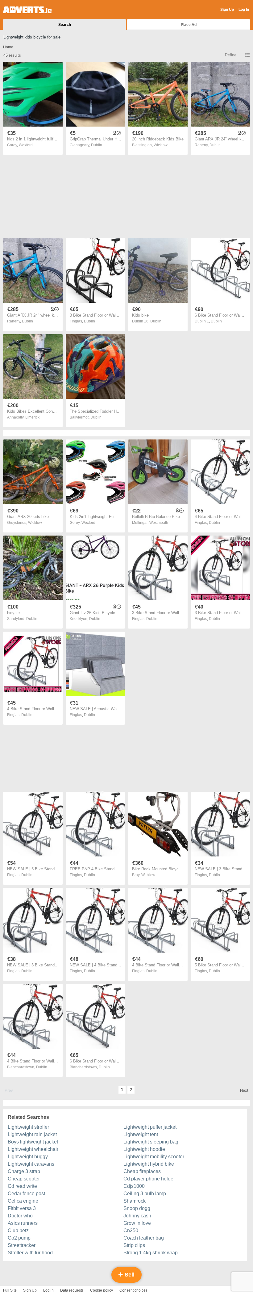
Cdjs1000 (134, 1186)
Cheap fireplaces (142, 1171)
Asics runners (23, 1223)
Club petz (18, 1230)
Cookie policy (101, 1290)
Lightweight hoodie (144, 1149)
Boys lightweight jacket (33, 1141)
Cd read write (22, 1186)
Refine (230, 55)
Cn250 (130, 1230)
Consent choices (133, 1290)
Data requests (72, 1290)
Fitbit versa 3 (22, 1208)
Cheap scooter (24, 1178)
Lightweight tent (140, 1134)
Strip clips (134, 1245)
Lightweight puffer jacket (149, 1127)
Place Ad (189, 24)
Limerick (32, 417)
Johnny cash (137, 1215)
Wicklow (161, 145)
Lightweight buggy (28, 1156)
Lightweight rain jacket (32, 1134)
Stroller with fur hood (30, 1252)
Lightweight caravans (31, 1164)
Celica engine (23, 1201)
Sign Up (227, 9)
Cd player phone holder (149, 1178)
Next (244, 1090)
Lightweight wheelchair (33, 1149)
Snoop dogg (136, 1208)
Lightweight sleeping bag (150, 1141)
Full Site (10, 1290)
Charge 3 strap (24, 1171)
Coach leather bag (143, 1237)
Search (64, 24)
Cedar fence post (26, 1193)
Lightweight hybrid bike (148, 1164)
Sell (129, 1275)
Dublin (96, 145)
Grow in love (137, 1223)
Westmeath (158, 522)
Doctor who (20, 1215)
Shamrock (134, 1201)
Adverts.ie (27, 9)
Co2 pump (19, 1237)
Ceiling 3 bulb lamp (144, 1193)
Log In (243, 9)
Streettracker (21, 1245)
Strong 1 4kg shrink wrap (150, 1252)
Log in (48, 1290)
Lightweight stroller (28, 1127)
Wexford (26, 145)
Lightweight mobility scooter (153, 1156)
